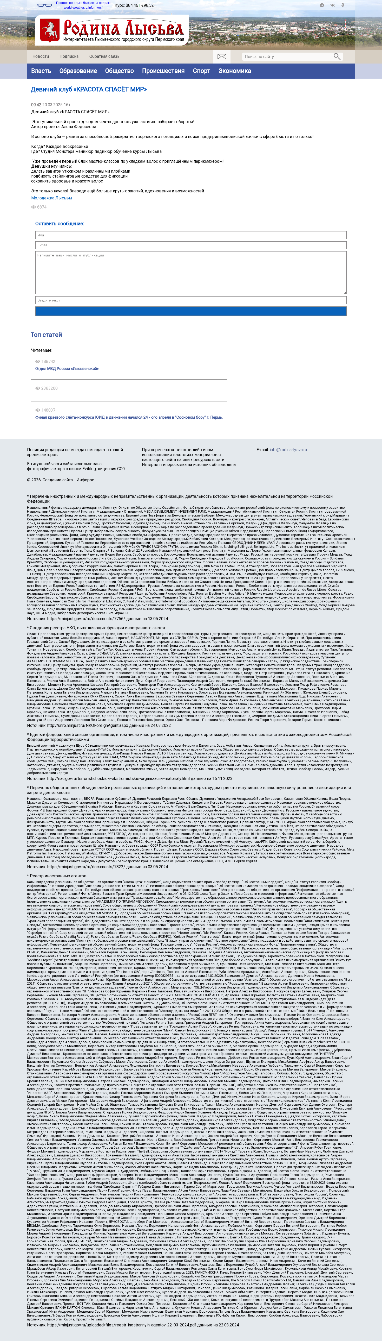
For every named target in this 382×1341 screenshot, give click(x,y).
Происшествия (163, 70)
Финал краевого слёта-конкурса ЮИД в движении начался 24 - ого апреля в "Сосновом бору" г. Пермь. (129, 417)
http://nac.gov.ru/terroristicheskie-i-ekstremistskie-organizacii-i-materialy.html (118, 778)
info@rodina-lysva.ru (288, 449)
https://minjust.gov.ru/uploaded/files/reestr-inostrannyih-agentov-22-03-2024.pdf (121, 1325)
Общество (119, 70)
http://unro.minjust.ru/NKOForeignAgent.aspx (87, 725)
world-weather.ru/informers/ (83, 7)
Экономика (235, 70)
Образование (78, 70)
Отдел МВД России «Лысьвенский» (67, 368)
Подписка (69, 56)
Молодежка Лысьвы (51, 198)
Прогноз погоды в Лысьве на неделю (83, 3)
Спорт (201, 70)
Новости (40, 56)
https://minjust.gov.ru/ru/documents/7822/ (86, 866)
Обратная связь (104, 56)
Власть (41, 70)
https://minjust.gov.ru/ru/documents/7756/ (86, 618)
